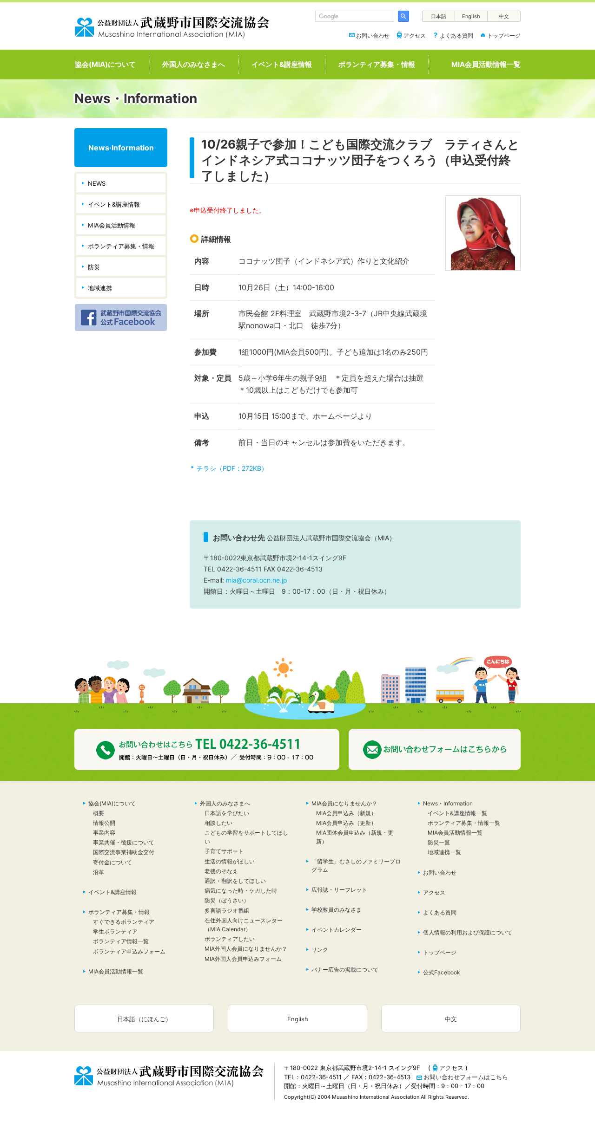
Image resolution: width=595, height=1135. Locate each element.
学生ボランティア (115, 931)
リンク (319, 949)
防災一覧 (439, 842)
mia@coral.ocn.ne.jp (256, 580)
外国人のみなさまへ (193, 64)
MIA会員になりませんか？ (344, 803)
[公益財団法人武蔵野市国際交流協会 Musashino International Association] (172, 25)
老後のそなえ (221, 871)
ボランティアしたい (230, 938)
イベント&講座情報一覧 (457, 813)
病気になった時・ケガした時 (241, 890)
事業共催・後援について (123, 842)
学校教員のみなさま (336, 909)
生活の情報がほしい (230, 861)
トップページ (504, 35)
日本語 (438, 16)
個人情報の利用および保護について (467, 932)
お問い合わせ (373, 35)
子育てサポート (224, 851)
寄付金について (112, 862)
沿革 (98, 872)
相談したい (218, 822)
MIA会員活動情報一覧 (486, 64)
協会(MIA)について (105, 64)
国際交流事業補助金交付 (123, 852)
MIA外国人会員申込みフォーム (243, 958)
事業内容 (104, 832)
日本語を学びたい (227, 813)
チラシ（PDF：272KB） (232, 468)
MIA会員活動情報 (111, 225)
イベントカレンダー (336, 929)
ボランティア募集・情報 (376, 64)
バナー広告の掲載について (344, 969)
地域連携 (100, 288)
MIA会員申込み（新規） (346, 813)
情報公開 (104, 822)
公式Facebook (441, 972)
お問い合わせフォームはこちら (465, 1077)
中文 (504, 16)
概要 (98, 813)
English (471, 16)
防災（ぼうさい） (230, 900)
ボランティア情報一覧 (121, 941)
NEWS (97, 183)
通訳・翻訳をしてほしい (235, 880)
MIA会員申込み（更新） (346, 822)
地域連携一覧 (444, 852)
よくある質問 (456, 35)
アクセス (414, 35)
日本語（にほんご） (144, 1019)
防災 (94, 267)
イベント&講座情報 (281, 64)
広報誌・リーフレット (339, 889)
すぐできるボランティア (123, 921)
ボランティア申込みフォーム (129, 951)
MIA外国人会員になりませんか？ (246, 948)
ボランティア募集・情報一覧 (464, 822)
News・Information (448, 803)
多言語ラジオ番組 (227, 910)
